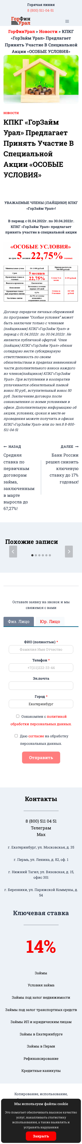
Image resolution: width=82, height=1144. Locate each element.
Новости (11, 113)
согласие (36, 736)
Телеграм (41, 828)
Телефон (41, 660)
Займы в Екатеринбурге (41, 1034)
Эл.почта (41, 678)
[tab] (32, 555)
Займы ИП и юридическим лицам (41, 1021)
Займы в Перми (41, 1046)
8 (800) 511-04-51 (40, 10)
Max (41, 834)
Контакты (41, 799)
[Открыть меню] (67, 21)
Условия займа (41, 985)
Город (41, 696)
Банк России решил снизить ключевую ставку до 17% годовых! (62, 464)
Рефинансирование (41, 1058)
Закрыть (41, 1136)
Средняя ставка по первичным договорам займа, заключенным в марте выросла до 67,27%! (19, 477)
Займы (41, 973)
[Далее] (69, 551)
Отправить (41, 757)
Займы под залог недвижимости (41, 997)
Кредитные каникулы (41, 1070)
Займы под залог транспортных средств (41, 1009)
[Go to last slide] (13, 551)
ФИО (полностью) (41, 642)
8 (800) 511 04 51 (41, 821)
